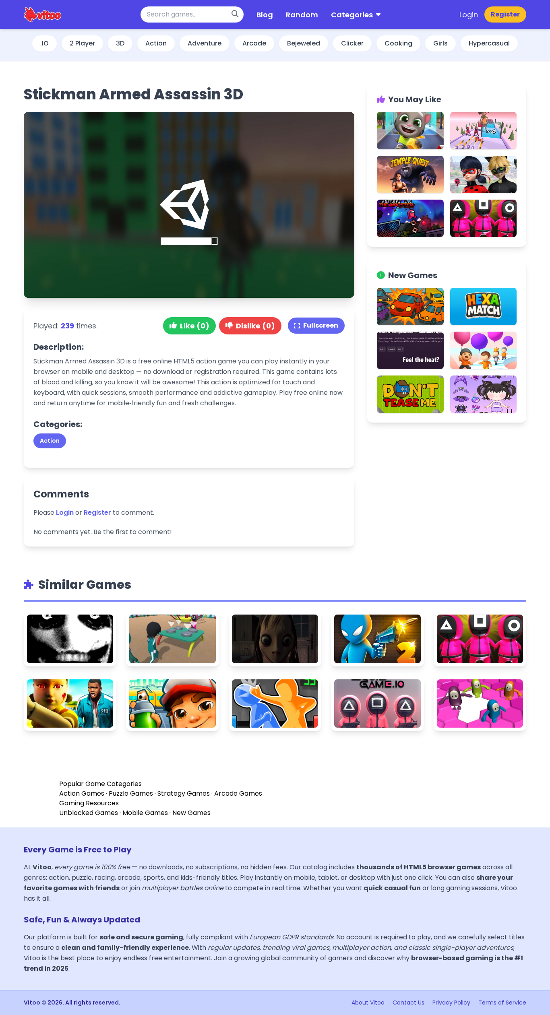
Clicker (352, 43)
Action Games (81, 793)
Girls (440, 43)
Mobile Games (145, 812)
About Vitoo (369, 1002)
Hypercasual (489, 43)
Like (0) (194, 326)
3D (120, 43)
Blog (264, 15)
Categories (352, 15)
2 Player (82, 43)
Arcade (254, 43)
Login (468, 15)
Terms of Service (502, 1002)
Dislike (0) (255, 326)
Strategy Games (183, 793)
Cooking (398, 43)
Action (156, 43)
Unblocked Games (88, 812)
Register (505, 14)
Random (302, 15)
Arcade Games (238, 793)
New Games (191, 812)
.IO (44, 43)
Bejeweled (303, 43)
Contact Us (409, 1002)
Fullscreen (320, 325)
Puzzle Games (131, 793)
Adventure (204, 43)
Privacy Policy (452, 1002)
